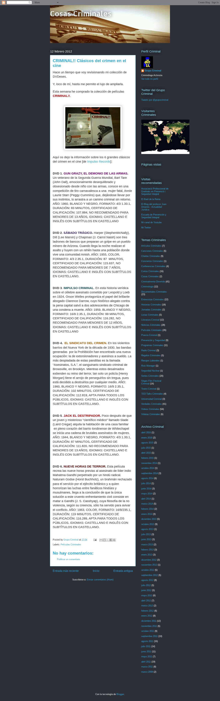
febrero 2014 (147, 509)
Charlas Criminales (150, 256)
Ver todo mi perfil (149, 79)
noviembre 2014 (149, 463)
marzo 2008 (147, 672)
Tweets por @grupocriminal (154, 100)
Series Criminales (150, 376)
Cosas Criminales (81, 13)
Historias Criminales (151, 304)
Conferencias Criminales (153, 266)
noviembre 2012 (149, 565)
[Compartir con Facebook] (111, 540)
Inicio (96, 570)
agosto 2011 (147, 641)
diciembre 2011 (148, 621)
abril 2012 (146, 600)
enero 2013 (146, 554)
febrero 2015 (147, 458)
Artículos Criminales (151, 246)
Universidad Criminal (151, 399)
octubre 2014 (147, 468)
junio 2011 (146, 651)
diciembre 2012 (148, 560)
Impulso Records (98, 161)
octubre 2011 (147, 631)
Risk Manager (148, 365)
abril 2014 (146, 498)
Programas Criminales (152, 345)
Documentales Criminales (154, 291)
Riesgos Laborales (150, 360)
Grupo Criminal (153, 70)
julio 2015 (146, 448)
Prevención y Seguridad (153, 340)
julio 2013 (146, 534)
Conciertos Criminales (152, 261)
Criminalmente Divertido (153, 281)
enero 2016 (146, 437)
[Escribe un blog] (104, 540)
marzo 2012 (147, 605)
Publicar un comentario (68, 559)
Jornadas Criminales (151, 309)
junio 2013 (146, 539)
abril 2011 (146, 661)
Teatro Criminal (148, 388)
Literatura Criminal (150, 319)
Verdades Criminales (151, 404)
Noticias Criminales (151, 325)
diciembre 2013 (148, 519)
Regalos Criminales (151, 355)
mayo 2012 (146, 595)
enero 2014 (146, 514)
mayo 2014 (146, 493)
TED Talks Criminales (152, 393)
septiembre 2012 (149, 575)
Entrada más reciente (66, 570)
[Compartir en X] (107, 540)
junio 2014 (146, 488)
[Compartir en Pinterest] (114, 540)
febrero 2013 (147, 549)
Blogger (120, 694)
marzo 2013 (147, 544)
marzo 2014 (147, 503)
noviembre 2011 (149, 626)
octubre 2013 (147, 524)
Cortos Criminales (150, 271)
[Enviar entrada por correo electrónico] (94, 539)
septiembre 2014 (149, 473)
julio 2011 (146, 646)
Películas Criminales (71, 544)
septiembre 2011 (149, 636)
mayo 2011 (146, 656)
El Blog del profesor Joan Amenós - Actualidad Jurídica (153, 207)
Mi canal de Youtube (151, 222)
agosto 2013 (147, 529)
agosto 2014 (147, 478)
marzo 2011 (147, 666)
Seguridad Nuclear (150, 370)
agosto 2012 (147, 580)
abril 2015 (146, 453)
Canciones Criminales (152, 251)
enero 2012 (146, 615)
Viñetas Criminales (150, 414)
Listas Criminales (149, 315)
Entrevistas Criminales (152, 299)
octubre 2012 (147, 570)
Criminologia (147, 286)
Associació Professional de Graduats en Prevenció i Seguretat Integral (154, 191)
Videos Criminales (150, 409)
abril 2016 (146, 432)
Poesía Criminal (149, 335)
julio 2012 (146, 585)
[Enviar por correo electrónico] (101, 540)
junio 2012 (146, 590)
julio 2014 (146, 483)
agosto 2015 (147, 442)
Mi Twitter (146, 227)
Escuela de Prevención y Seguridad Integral (153, 216)
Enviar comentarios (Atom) (100, 579)
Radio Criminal (148, 350)
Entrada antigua (123, 570)
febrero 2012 (147, 610)
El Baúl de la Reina (150, 199)
